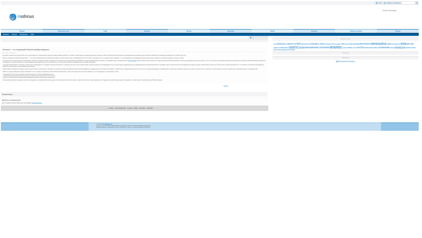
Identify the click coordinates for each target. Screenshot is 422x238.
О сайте (111, 108)
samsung (328, 44)
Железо (14, 34)
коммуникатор (284, 47)
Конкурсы (314, 31)
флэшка (292, 49)
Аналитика (230, 31)
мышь (350, 47)
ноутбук (360, 47)
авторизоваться (37, 103)
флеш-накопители (283, 49)
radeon (322, 44)
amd (279, 44)
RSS (380, 3)
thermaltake (337, 44)
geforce (290, 44)
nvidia (312, 44)
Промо (272, 31)
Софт (32, 34)
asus (283, 44)
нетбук (354, 47)
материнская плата (315, 47)
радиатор (409, 47)
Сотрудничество (120, 108)
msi (308, 44)
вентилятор (365, 43)
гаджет (389, 44)
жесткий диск (396, 44)
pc (318, 44)
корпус (294, 47)
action (275, 44)
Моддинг (6, 34)
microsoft (304, 44)
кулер (302, 47)
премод (392, 47)
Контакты (142, 108)
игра (403, 43)
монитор (345, 47)
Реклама (150, 108)
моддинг (336, 47)
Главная (22, 31)
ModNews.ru (108, 124)
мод (328, 47)
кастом (410, 43)
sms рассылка (132, 60)
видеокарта (378, 43)
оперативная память (371, 47)
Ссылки (129, 108)
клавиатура (277, 47)
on (316, 43)
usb (342, 44)
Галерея (397, 31)
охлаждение (384, 47)
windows (346, 44)
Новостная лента (63, 31)
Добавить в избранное (394, 3)
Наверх (226, 86)
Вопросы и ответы (356, 31)
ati (286, 44)
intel (298, 43)
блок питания (354, 44)
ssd (333, 44)
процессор (400, 47)
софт (414, 47)
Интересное (24, 34)
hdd (295, 44)
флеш (275, 49)
